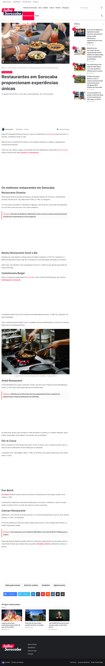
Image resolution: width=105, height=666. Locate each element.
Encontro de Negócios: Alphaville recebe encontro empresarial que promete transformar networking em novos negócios (95, 36)
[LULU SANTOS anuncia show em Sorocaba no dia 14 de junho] (59, 615)
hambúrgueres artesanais (11, 280)
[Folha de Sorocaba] (12, 11)
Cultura (51, 8)
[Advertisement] (36, 111)
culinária (46, 585)
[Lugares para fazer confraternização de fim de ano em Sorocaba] (12, 615)
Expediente (16, 2)
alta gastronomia (13, 585)
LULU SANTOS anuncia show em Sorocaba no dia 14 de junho (59, 625)
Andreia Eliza (9, 129)
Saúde (37, 16)
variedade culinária (43, 544)
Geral (40, 8)
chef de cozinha (31, 585)
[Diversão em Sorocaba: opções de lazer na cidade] (35, 615)
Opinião (45, 8)
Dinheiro (58, 8)
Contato (35, 2)
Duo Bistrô (5, 494)
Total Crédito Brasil (97, 662)
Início (4, 68)
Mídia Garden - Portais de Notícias (12, 662)
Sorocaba (51, 134)
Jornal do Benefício (84, 662)
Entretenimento (28, 16)
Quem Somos (7, 2)
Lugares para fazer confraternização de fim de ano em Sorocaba (11, 625)
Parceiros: (73, 662)
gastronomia (60, 585)
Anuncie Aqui (26, 2)
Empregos (65, 8)
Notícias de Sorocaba (30, 8)
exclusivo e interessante (29, 153)
